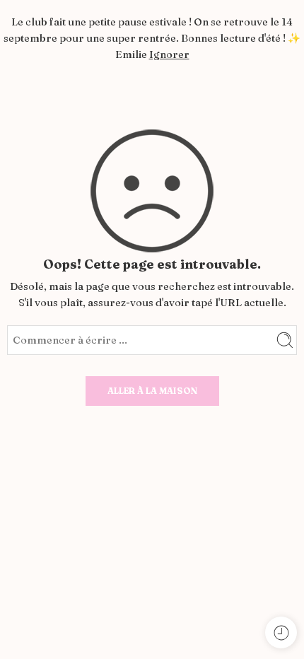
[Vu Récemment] (281, 632)
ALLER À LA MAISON (152, 390)
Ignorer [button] (169, 54)
